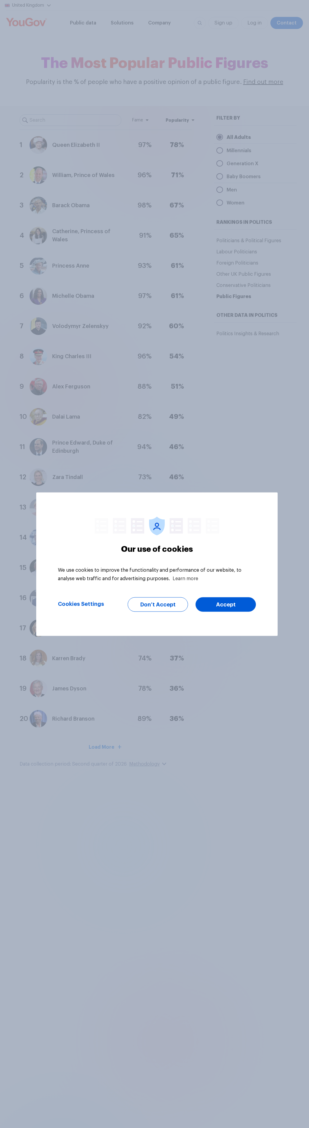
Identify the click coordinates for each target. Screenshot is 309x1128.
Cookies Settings (81, 603)
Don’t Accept (158, 604)
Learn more (185, 578)
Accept (226, 604)
